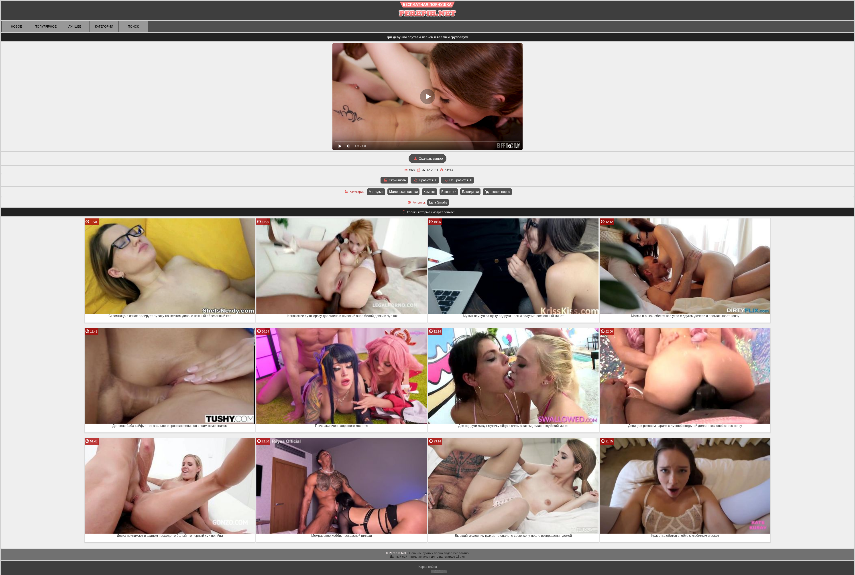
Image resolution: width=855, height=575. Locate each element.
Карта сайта (427, 567)
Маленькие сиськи (403, 192)
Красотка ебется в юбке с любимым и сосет (685, 535)
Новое (16, 26)
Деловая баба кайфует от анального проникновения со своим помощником (169, 426)
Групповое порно (497, 192)
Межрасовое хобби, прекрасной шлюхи (341, 535)
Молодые (376, 192)
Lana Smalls (438, 202)
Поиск (133, 26)
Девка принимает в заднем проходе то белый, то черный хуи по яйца (170, 535)
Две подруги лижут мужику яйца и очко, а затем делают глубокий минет (513, 426)
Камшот (429, 192)
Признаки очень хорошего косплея (341, 426)
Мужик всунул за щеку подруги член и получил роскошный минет (513, 316)
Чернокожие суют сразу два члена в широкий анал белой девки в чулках (341, 316)
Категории (104, 26)
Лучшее (74, 26)
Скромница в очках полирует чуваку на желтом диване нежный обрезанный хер (169, 316)
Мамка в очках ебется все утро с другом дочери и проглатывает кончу (685, 316)
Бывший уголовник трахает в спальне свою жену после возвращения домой (513, 535)
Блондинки (470, 192)
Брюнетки (448, 192)
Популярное (46, 26)
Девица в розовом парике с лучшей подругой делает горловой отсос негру (685, 426)
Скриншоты (397, 180)
